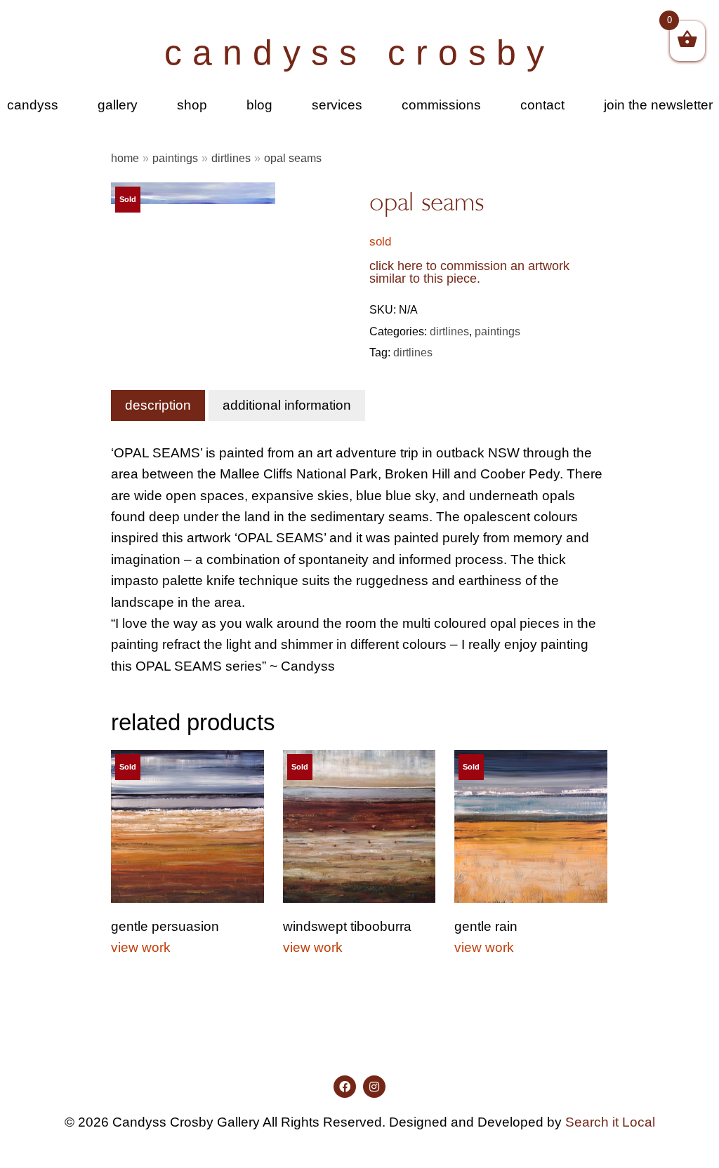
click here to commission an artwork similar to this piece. (469, 272)
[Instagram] (374, 1086)
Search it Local (610, 1122)
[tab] (158, 405)
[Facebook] (345, 1086)
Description (158, 405)
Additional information (287, 405)
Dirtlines (231, 158)
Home (125, 158)
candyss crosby (359, 52)
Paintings (175, 158)
